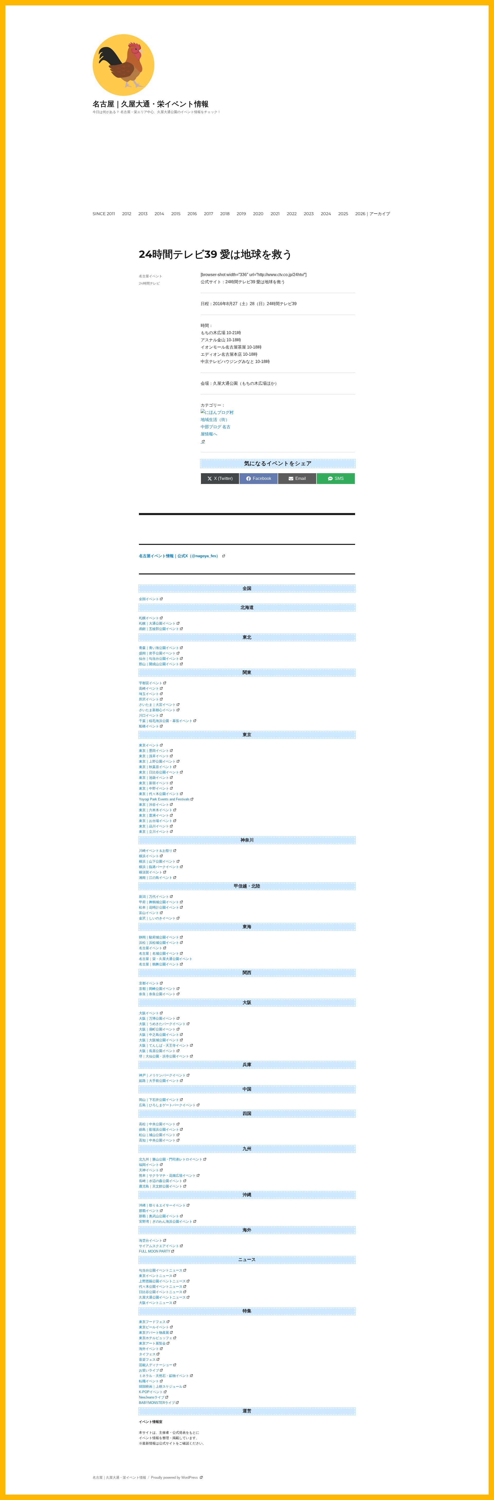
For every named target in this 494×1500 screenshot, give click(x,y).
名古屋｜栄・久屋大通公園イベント (165, 959)
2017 (208, 213)
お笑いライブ (149, 1370)
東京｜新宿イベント (154, 783)
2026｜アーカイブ (372, 213)
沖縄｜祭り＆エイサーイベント (162, 1205)
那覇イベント (149, 1211)
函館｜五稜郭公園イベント (159, 629)
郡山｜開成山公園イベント (159, 664)
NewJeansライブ (151, 1397)
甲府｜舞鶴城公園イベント (159, 902)
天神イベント (149, 1170)
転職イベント (149, 1381)
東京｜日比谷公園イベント (159, 772)
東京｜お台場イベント (155, 821)
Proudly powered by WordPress (175, 1477)
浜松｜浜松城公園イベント (159, 943)
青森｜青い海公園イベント (159, 648)
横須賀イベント (150, 872)
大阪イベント (149, 1013)
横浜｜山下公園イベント (157, 861)
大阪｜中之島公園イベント (159, 1035)
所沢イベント (149, 699)
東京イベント (149, 745)
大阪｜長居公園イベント (157, 1051)
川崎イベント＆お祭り (155, 851)
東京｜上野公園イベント (157, 761)
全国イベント (149, 599)
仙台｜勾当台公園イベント (159, 659)
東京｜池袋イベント (154, 778)
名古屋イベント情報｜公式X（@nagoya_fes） (180, 556)
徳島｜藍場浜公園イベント (159, 1129)
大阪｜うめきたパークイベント (162, 1024)
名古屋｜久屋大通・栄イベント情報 (151, 103)
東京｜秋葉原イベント (155, 767)
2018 (225, 213)
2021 (275, 213)
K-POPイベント (151, 1392)
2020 (258, 213)
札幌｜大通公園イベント (157, 623)
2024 (326, 213)
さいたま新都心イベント (157, 710)
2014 (159, 213)
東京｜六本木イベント (155, 810)
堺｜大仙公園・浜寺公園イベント (164, 1056)
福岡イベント (149, 1165)
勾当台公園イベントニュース (160, 1270)
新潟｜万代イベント (154, 897)
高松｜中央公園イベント (157, 1124)
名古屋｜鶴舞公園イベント (159, 964)
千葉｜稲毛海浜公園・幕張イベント (165, 721)
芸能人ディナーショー (155, 1365)
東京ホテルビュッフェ (155, 1338)
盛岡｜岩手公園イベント (157, 653)
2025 (343, 213)
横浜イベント (149, 856)
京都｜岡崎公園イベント (157, 989)
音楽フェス (147, 1359)
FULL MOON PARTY (154, 1251)
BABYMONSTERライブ (157, 1403)
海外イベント (149, 1349)
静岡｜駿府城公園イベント (159, 937)
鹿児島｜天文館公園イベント (160, 1186)
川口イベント (149, 715)
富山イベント (149, 913)
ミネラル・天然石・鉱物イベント (164, 1376)
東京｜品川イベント (154, 826)
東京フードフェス (152, 1322)
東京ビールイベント (154, 1327)
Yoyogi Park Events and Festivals (164, 799)
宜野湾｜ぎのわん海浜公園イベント (165, 1221)
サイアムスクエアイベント (159, 1246)
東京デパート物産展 (154, 1332)
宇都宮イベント (150, 683)
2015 (175, 213)
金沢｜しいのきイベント (157, 918)
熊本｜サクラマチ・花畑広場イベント (167, 1175)
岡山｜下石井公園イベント (159, 1100)
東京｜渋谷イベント (154, 805)
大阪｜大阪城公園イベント (159, 1040)
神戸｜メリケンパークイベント (162, 1075)
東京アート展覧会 (152, 1343)
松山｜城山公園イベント (157, 1135)
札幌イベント (149, 618)
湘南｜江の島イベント (155, 878)
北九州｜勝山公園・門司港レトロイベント (170, 1159)
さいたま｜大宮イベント (157, 705)
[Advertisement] (248, 167)
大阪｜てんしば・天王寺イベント (164, 1045)
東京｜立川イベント (154, 832)
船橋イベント (149, 726)
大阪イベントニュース (155, 1303)
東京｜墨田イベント (154, 751)
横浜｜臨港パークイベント (159, 867)
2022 (292, 213)
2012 (126, 213)
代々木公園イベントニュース (160, 1286)
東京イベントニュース (155, 1276)
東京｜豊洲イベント (154, 815)
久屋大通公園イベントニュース (162, 1297)
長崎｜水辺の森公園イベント (160, 1181)
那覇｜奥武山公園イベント (159, 1216)
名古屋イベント (150, 276)
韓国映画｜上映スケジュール (160, 1386)
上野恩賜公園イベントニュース (162, 1281)
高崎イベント (149, 688)
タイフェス (147, 1354)
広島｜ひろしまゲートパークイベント (167, 1105)
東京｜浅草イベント (154, 756)
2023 (309, 213)
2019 (241, 213)
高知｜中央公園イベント (157, 1140)
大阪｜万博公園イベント (157, 1018)
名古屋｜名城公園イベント (159, 953)
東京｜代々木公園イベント (159, 794)
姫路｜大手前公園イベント (159, 1081)
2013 (142, 213)
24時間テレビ (149, 283)
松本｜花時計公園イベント (159, 907)
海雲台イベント (150, 1240)
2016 (192, 213)
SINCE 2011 (104, 213)
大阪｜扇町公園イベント (157, 1029)
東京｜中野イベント (154, 788)
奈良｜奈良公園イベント (157, 994)
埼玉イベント (149, 694)
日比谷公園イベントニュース (160, 1292)
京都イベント (149, 983)
